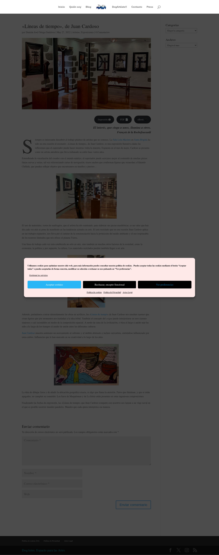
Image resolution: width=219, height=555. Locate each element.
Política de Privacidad (112, 292)
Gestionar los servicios (38, 275)
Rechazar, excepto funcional (110, 284)
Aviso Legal (127, 292)
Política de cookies (94, 292)
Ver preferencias (164, 284)
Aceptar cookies (54, 284)
